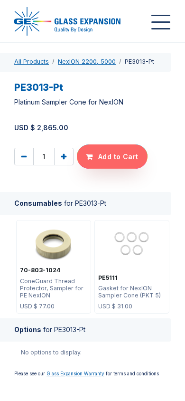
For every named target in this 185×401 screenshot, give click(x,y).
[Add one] (64, 156)
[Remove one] (24, 156)
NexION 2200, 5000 (87, 61)
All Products (31, 61)
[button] (112, 156)
